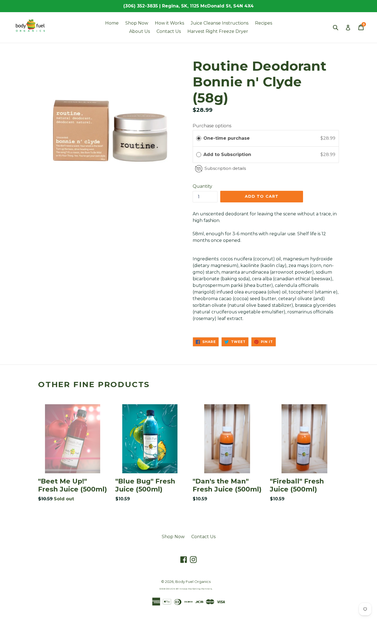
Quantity (202, 186)
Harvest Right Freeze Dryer (217, 31)
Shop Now (136, 23)
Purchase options (212, 125)
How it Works (169, 23)
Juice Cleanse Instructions (219, 23)
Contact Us (168, 31)
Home (112, 23)
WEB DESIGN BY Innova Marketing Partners (185, 588)
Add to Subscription (228, 154)
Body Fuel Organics (193, 581)
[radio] (198, 138)
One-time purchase (226, 138)
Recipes (263, 23)
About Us (139, 31)
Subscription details (225, 168)
